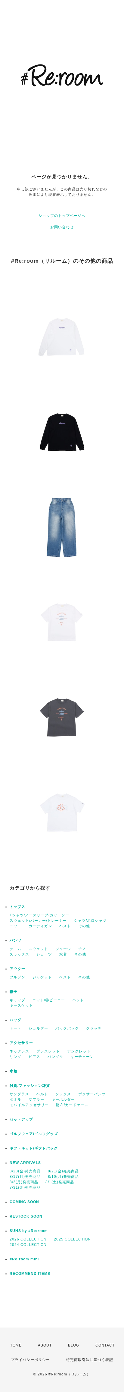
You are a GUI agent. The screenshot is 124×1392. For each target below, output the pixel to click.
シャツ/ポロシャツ (90, 920)
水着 (63, 954)
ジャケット (42, 977)
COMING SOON (24, 1202)
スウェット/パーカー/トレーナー (38, 920)
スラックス (19, 954)
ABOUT (45, 1345)
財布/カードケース (72, 1105)
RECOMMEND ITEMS (30, 1274)
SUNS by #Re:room (29, 1231)
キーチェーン (82, 1057)
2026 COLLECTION (28, 1239)
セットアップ (21, 1119)
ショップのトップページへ (62, 216)
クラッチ (94, 1028)
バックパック (67, 1028)
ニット (15, 926)
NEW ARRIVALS (25, 1163)
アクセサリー (21, 1043)
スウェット (38, 949)
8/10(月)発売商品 (63, 1177)
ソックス (63, 1094)
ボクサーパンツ (92, 1094)
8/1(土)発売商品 (59, 1182)
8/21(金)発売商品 (63, 1171)
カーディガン (40, 926)
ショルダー (38, 1028)
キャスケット (21, 1005)
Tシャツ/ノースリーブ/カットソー (39, 915)
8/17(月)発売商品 (25, 1177)
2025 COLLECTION (72, 1239)
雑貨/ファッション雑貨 (30, 1086)
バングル (55, 1057)
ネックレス (19, 1051)
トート (15, 1028)
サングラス (19, 1094)
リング (15, 1057)
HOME (16, 1345)
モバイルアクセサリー (29, 1105)
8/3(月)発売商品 (24, 1182)
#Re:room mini (24, 1259)
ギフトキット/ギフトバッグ (34, 1148)
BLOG (73, 1345)
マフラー (36, 1099)
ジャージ (63, 949)
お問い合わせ (62, 227)
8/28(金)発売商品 (25, 1171)
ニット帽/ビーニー (49, 1000)
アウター (17, 969)
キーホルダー (63, 1099)
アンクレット (79, 1051)
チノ (82, 949)
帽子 (13, 992)
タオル (15, 1099)
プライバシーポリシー (30, 1360)
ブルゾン (17, 977)
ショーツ (44, 954)
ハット (78, 1000)
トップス (17, 907)
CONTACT (105, 1345)
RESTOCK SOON (26, 1216)
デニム (15, 949)
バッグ (15, 1020)
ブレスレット (48, 1051)
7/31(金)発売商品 (25, 1187)
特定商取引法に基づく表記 (89, 1360)
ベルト (42, 1094)
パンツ (15, 940)
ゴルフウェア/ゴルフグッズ (34, 1134)
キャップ (17, 1000)
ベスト (65, 926)
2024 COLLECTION (28, 1245)
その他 (84, 926)
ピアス (34, 1057)
